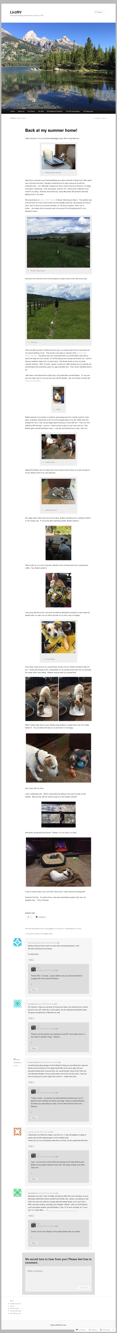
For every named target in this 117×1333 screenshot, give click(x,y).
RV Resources (88, 111)
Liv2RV (16, 12)
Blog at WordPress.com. (58, 1325)
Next (104, 118)
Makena (43, 929)
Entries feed (14, 1308)
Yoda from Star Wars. (33, 381)
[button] (41, 699)
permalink (78, 929)
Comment (84, 1288)
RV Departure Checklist (54, 111)
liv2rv (63, 929)
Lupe (29, 1132)
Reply (31, 960)
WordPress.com (15, 1313)
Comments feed (15, 1311)
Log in (12, 1306)
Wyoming (56, 929)
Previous (96, 118)
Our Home (31, 111)
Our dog (41, 111)
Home (13, 111)
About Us (21, 111)
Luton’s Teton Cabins (48, 200)
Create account (15, 1303)
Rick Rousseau (33, 943)
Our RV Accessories (73, 111)
